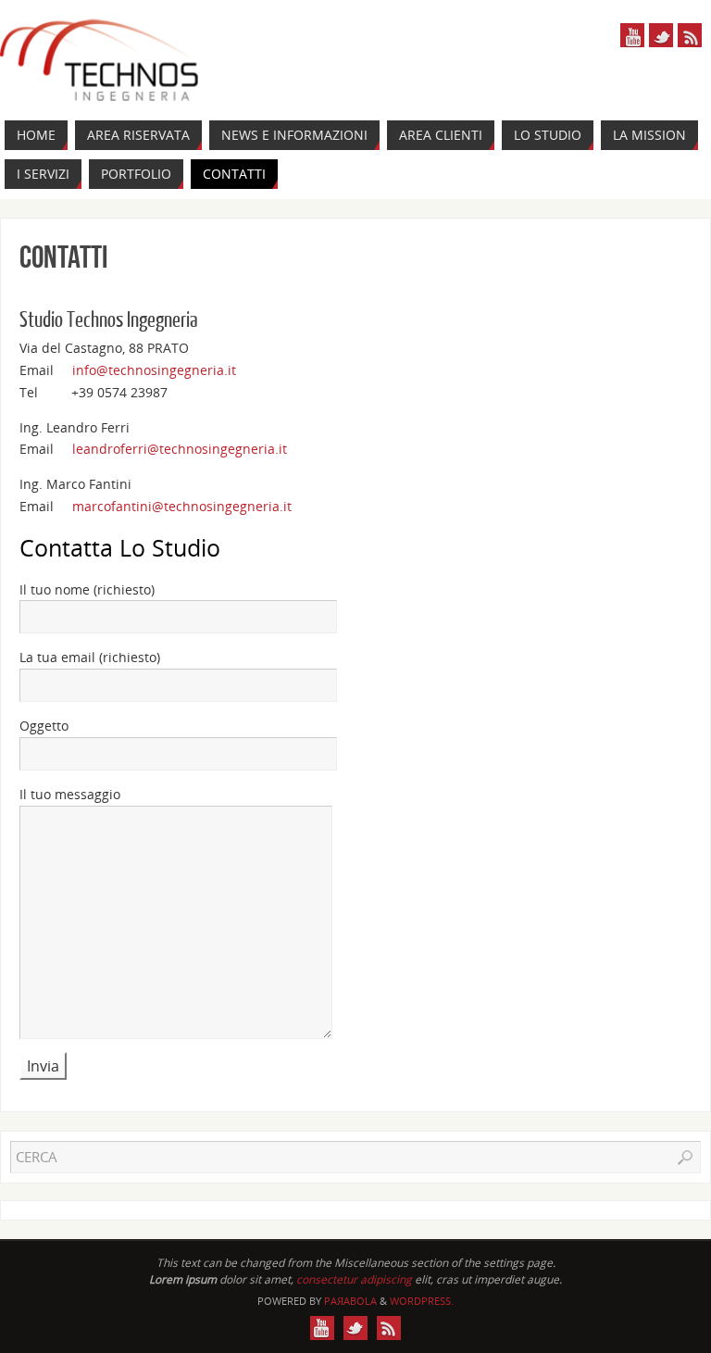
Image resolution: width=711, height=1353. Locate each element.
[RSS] (690, 35)
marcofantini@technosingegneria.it (182, 506)
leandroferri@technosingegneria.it (179, 448)
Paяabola (350, 1301)
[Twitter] (661, 35)
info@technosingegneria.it (154, 370)
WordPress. (422, 1301)
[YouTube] (632, 35)
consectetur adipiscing (354, 1279)
